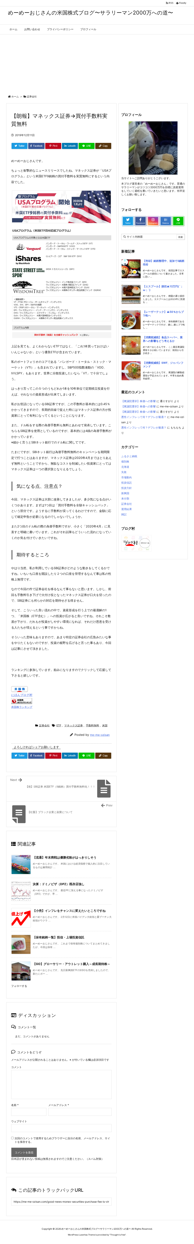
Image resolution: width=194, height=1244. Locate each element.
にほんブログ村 (21, 695)
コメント (16, 1067)
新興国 (125, 493)
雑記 (124, 514)
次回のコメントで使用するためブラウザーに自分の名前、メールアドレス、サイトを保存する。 (62, 1140)
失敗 (124, 472)
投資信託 (126, 482)
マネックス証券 (73, 725)
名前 (15, 1105)
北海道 (125, 466)
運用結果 (126, 509)
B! (165, 221)
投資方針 (126, 487)
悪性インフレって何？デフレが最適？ (143, 417)
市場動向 (126, 477)
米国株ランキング (21, 706)
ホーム (15, 96)
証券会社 (32, 96)
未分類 (125, 498)
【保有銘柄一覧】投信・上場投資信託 (58, 937)
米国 (104, 725)
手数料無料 (92, 725)
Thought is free (117, 1234)
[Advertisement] (97, 62)
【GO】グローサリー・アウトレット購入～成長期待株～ (71, 964)
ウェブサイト (19, 1121)
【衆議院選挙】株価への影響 (138, 401)
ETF (58, 725)
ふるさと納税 (129, 456)
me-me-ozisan (100, 735)
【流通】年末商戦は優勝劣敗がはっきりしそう (64, 857)
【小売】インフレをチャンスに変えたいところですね (69, 911)
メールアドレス (58, 1105)
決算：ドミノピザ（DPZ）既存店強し (58, 884)
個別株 (125, 461)
